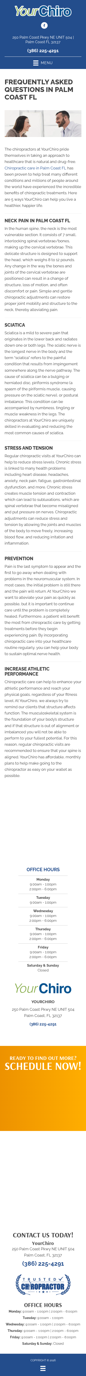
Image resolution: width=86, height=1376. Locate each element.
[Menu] (43, 1368)
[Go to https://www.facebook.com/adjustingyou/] (44, 26)
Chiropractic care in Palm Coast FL (35, 168)
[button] (43, 1099)
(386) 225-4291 (43, 50)
